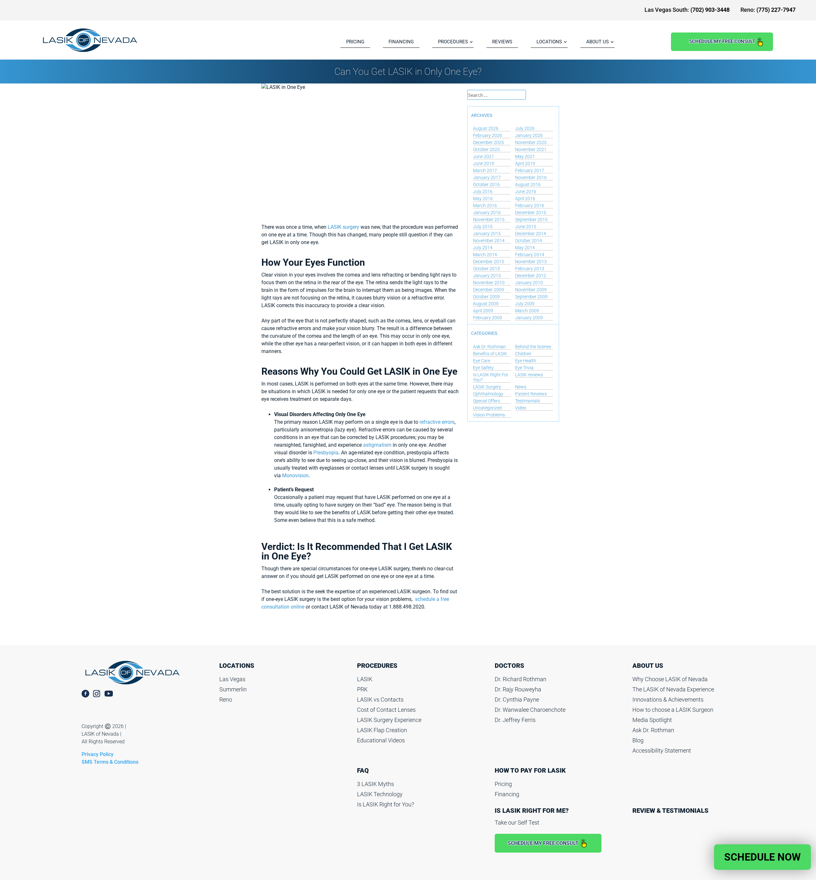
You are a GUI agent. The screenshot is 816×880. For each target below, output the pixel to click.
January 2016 (487, 212)
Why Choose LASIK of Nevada (670, 679)
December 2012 (530, 275)
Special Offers (486, 400)
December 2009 (488, 289)
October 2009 (486, 296)
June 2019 (483, 163)
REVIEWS (502, 42)
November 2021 (531, 149)
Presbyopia (326, 453)
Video (520, 407)
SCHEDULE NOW (762, 857)
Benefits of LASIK (490, 353)
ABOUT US (597, 42)
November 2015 (489, 219)
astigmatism (377, 445)
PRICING (355, 42)
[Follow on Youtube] (112, 693)
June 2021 (483, 156)
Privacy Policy (97, 754)
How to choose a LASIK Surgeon (672, 709)
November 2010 (489, 282)
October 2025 (486, 149)
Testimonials (527, 400)
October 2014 (528, 240)
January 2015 (487, 233)
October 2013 (486, 268)
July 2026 (525, 128)
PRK (362, 689)
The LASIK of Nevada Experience (673, 689)
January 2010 (529, 282)
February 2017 (529, 170)
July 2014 (482, 247)
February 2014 (529, 254)
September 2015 (531, 219)
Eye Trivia (524, 367)
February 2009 (487, 317)
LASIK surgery (343, 227)
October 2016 (486, 184)
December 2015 (530, 212)
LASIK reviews (529, 374)
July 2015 (482, 226)
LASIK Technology (380, 794)
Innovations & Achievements (667, 699)
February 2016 (529, 205)
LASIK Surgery (487, 386)
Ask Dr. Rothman (489, 346)
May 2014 (525, 247)
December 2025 (488, 142)
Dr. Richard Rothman (520, 679)
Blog (638, 740)
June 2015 (525, 226)
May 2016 (483, 198)
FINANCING (401, 42)
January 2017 (487, 177)
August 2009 (486, 303)
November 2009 (531, 289)
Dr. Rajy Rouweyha (518, 689)
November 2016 (531, 177)
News (520, 386)
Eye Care (481, 360)
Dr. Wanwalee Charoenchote (530, 709)
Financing (507, 794)
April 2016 (525, 198)
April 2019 (525, 163)
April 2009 (483, 310)
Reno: (768, 9)
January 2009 (529, 317)
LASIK (364, 679)
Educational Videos (381, 740)
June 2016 (525, 191)
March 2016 (485, 205)
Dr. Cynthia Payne (517, 699)
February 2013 (529, 268)
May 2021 (525, 156)
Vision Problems (489, 414)
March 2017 (485, 170)
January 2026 (529, 135)
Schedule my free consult (722, 41)
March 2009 (527, 310)
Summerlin (233, 689)
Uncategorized (487, 407)
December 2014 (530, 233)
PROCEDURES (453, 42)
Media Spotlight (652, 720)
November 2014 (489, 240)
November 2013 (531, 261)
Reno (225, 699)
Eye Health (525, 360)
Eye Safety (483, 367)
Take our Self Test (517, 822)
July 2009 (525, 303)
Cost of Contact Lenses (386, 709)
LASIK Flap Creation (382, 730)
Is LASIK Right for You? (385, 804)
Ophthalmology (488, 393)
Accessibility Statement (661, 750)
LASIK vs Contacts (380, 699)
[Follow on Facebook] (85, 693)
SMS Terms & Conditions (110, 762)
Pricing (503, 784)
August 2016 (528, 184)
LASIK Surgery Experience (389, 720)
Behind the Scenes (533, 346)
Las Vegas (232, 679)
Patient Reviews (531, 393)
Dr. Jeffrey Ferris (515, 720)
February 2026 (487, 135)
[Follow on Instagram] (96, 694)
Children (523, 353)
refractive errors (437, 422)
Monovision (295, 475)
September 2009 (531, 296)
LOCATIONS (549, 42)
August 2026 (486, 128)
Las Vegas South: (687, 9)
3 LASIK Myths (375, 784)
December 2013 (488, 261)
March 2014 (485, 254)
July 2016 (482, 191)
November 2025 (531, 142)
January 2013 (487, 275)
